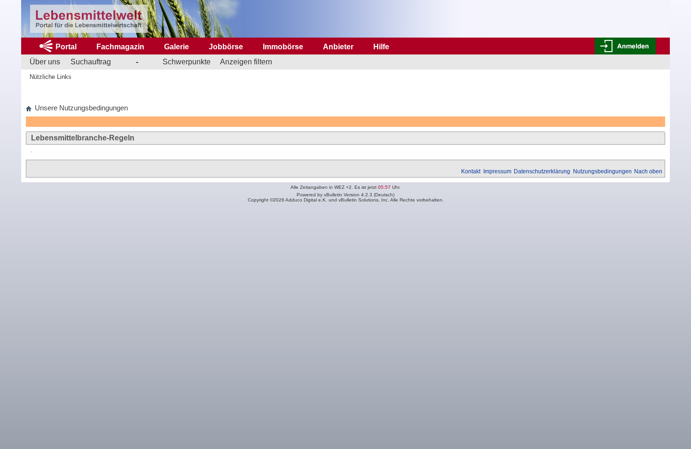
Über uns (45, 62)
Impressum (497, 171)
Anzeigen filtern (246, 62)
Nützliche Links (50, 76)
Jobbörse (226, 47)
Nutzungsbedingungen (602, 171)
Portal (66, 47)
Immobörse (283, 47)
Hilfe (381, 47)
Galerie (176, 47)
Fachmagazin (120, 47)
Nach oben (648, 171)
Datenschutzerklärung (542, 171)
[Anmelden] (625, 46)
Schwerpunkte (187, 62)
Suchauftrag (91, 62)
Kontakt (470, 171)
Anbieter (338, 47)
